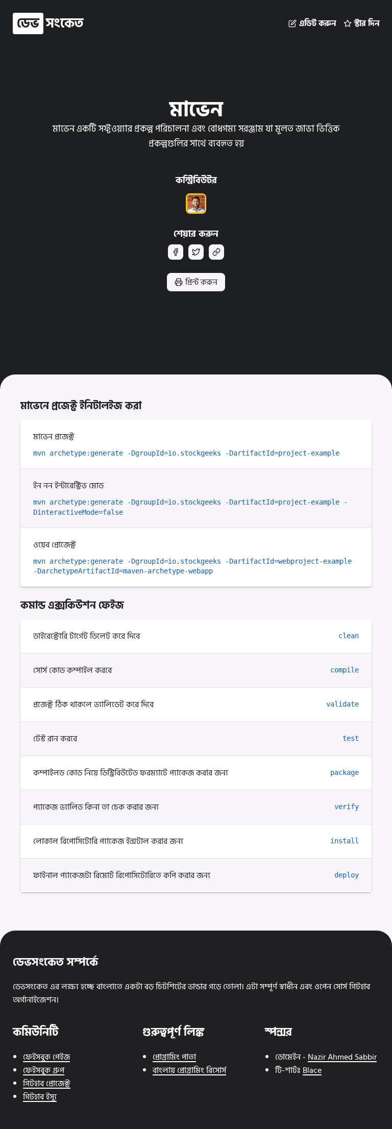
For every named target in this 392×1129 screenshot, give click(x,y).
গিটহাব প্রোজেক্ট (46, 1083)
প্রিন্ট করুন (201, 282)
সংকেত (50, 23)
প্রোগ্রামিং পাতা (174, 1057)
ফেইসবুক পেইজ (46, 1057)
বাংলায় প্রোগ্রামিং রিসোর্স (189, 1070)
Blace (312, 1070)
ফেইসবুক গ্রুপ (43, 1070)
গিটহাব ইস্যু (40, 1096)
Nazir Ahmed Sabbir (342, 1057)
